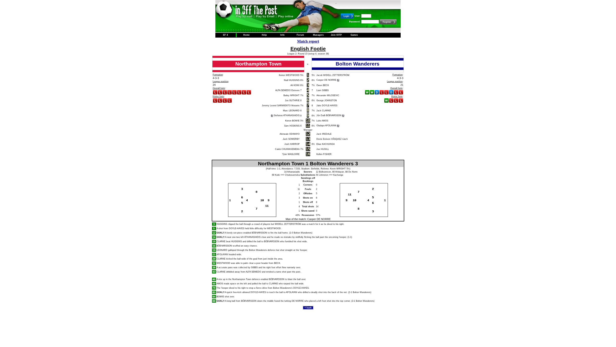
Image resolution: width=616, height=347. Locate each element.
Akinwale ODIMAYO (290, 134)
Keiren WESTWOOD (289, 75)
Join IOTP (336, 35)
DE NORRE (298, 301)
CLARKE (221, 241)
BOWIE (220, 296)
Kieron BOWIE (292, 121)
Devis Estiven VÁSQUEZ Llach (332, 139)
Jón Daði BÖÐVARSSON (328, 115)
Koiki (277, 175)
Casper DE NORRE (326, 80)
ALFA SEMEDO (253, 272)
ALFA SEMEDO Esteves (287, 90)
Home (246, 35)
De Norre (353, 172)
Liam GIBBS (322, 90)
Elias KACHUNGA (325, 144)
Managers (318, 35)
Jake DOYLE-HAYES (326, 105)
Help (264, 35)
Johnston (323, 175)
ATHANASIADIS (252, 237)
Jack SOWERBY (291, 139)
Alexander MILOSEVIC (327, 95)
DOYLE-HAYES (236, 228)
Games (354, 35)
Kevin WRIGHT (338, 168)
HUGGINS (222, 224)
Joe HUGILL (322, 149)
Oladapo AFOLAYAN (326, 125)
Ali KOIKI (295, 85)
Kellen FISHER (324, 154)
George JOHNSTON (326, 100)
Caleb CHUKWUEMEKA (287, 149)
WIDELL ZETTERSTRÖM (288, 224)
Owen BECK (322, 85)
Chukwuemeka (292, 175)
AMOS (220, 283)
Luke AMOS (322, 121)
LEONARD (222, 250)
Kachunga (338, 175)
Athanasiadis (293, 172)
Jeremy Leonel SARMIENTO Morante (281, 105)
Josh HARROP (292, 144)
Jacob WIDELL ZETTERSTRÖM (332, 75)
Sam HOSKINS (292, 126)
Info (282, 35)
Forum (300, 35)
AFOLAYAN (222, 254)
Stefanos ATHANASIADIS (287, 115)
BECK (277, 263)
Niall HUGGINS (292, 80)
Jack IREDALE (324, 134)
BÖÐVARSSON (259, 233)
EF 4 (225, 35)
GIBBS (254, 267)
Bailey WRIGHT (291, 95)
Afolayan (339, 172)
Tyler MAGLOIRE (291, 154)
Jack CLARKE (323, 110)
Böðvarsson (325, 172)
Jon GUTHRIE (292, 100)
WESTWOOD (274, 228)
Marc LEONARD (291, 110)
